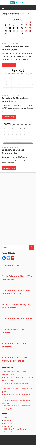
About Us (7, 418)
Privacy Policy (9, 432)
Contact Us (8, 423)
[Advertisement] (16, 211)
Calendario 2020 (10, 265)
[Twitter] (8, 258)
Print (17, 43)
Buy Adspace (8, 421)
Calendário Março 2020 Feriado (17, 318)
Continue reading (8, 65)
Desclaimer (8, 426)
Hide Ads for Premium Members (15, 429)
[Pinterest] (12, 258)
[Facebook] (4, 258)
